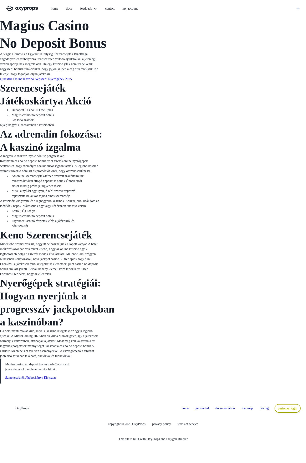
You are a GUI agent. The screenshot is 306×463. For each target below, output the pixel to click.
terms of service (188, 424)
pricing (264, 408)
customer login (287, 408)
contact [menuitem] (109, 8)
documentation (225, 408)
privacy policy (161, 424)
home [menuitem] (54, 8)
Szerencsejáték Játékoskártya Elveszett (30, 377)
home (185, 408)
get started (202, 408)
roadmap (247, 408)
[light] (298, 8)
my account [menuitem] (130, 8)
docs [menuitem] (69, 8)
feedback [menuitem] (86, 8)
